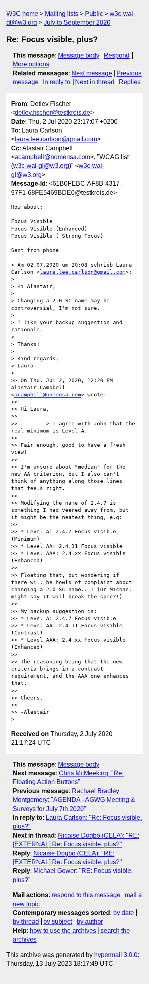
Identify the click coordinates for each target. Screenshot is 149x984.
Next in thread (94, 82)
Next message (92, 73)
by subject (57, 921)
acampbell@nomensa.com (52, 157)
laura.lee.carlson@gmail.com (56, 139)
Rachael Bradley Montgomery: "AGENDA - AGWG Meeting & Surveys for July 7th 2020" (74, 800)
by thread (26, 921)
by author (90, 921)
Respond (117, 55)
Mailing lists (61, 13)
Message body (78, 55)
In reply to (56, 82)
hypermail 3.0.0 (115, 954)
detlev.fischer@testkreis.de (52, 112)
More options (31, 64)
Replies (130, 82)
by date (123, 912)
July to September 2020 (77, 22)
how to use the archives (63, 930)
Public (94, 13)
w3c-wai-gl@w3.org (41, 165)
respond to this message (86, 895)
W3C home (22, 13)
